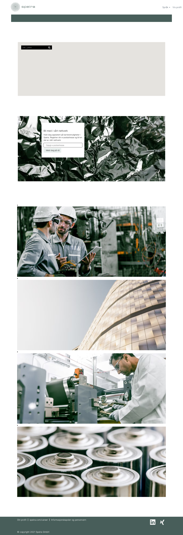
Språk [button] (165, 7)
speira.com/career (39, 519)
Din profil (21, 519)
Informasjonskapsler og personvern (68, 519)
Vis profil (177, 7)
